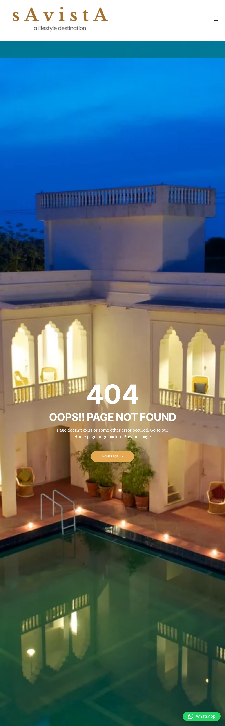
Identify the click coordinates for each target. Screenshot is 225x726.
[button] (112, 456)
